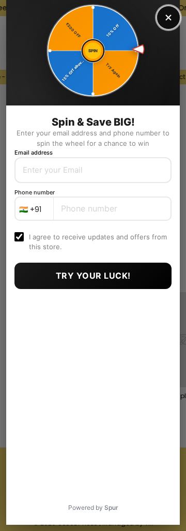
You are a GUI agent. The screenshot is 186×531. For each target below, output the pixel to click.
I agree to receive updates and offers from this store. (98, 241)
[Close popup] (168, 17)
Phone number (34, 192)
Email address (33, 152)
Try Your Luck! (93, 275)
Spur (111, 507)
